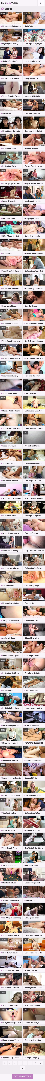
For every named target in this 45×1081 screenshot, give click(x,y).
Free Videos (9, 3)
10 (22, 1068)
